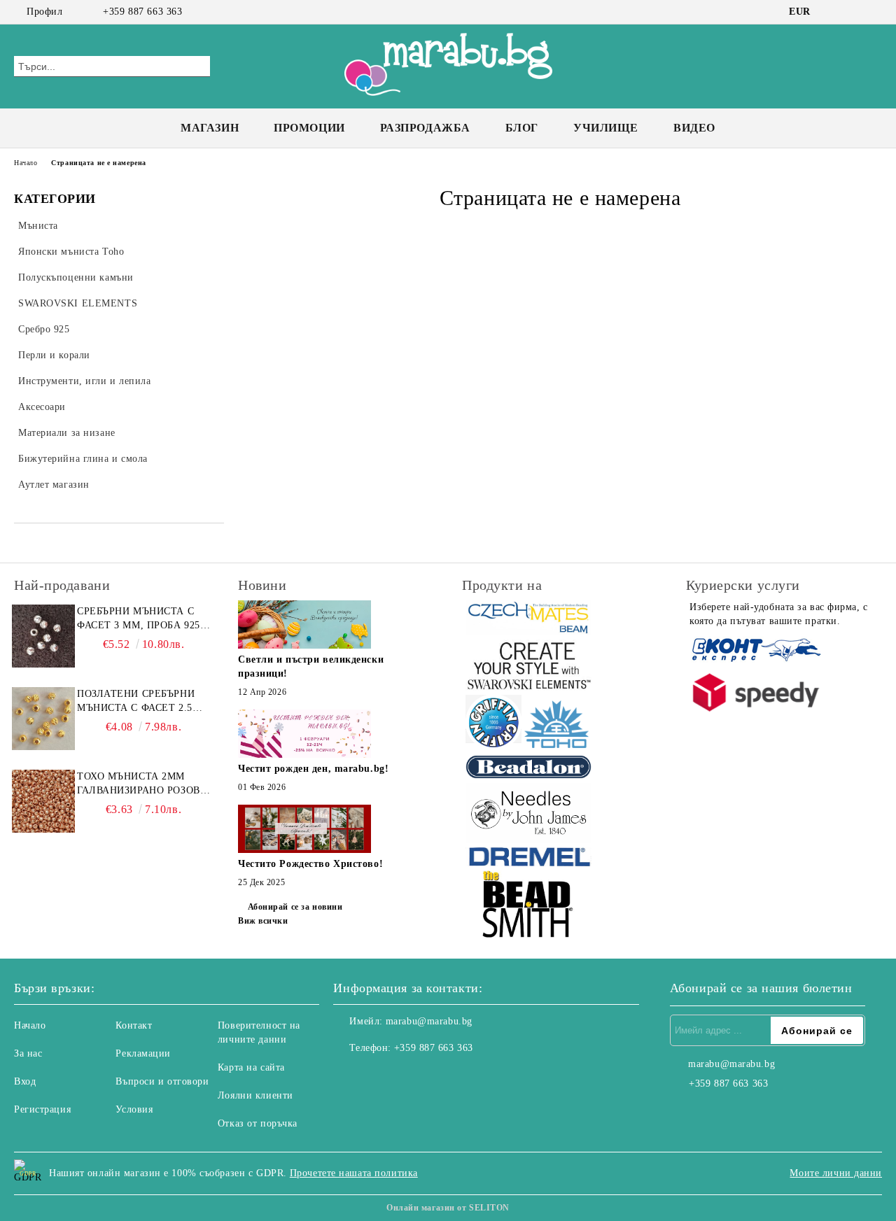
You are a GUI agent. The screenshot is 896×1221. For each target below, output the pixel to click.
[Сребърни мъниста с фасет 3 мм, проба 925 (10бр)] (43, 636)
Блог (521, 128)
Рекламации (143, 1053)
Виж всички (263, 921)
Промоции (309, 128)
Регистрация (42, 1109)
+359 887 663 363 (142, 11)
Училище (605, 128)
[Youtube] (406, 1076)
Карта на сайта (251, 1067)
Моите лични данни (836, 1173)
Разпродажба (425, 128)
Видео (694, 128)
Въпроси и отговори (162, 1081)
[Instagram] (853, 12)
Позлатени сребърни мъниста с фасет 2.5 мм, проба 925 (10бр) (136, 702)
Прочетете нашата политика (354, 1173)
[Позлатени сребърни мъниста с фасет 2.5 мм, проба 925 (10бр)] (43, 718)
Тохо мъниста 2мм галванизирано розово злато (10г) (142, 784)
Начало (25, 163)
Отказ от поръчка (258, 1123)
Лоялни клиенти (255, 1095)
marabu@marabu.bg (429, 1021)
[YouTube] (874, 12)
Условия (134, 1109)
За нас (28, 1053)
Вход (25, 1081)
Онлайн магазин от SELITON (448, 1208)
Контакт (133, 1025)
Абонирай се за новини (295, 907)
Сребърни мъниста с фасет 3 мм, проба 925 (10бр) (138, 619)
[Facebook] (832, 12)
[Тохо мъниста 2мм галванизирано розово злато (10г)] (43, 801)
